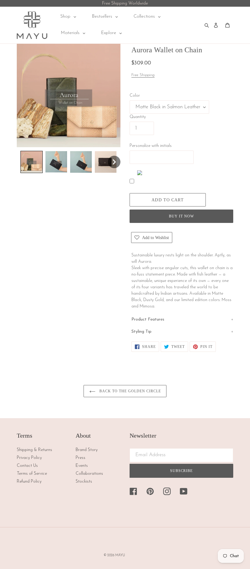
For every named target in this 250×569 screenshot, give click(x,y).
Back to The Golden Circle (129, 391)
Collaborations (89, 473)
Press (80, 458)
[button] (31, 162)
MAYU (120, 555)
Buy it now (181, 216)
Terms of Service (32, 473)
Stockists (84, 481)
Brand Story (87, 450)
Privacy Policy (29, 458)
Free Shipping (143, 75)
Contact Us (27, 465)
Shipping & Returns (34, 450)
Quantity (138, 117)
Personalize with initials (151, 146)
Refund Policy (29, 481)
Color (135, 95)
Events (82, 465)
